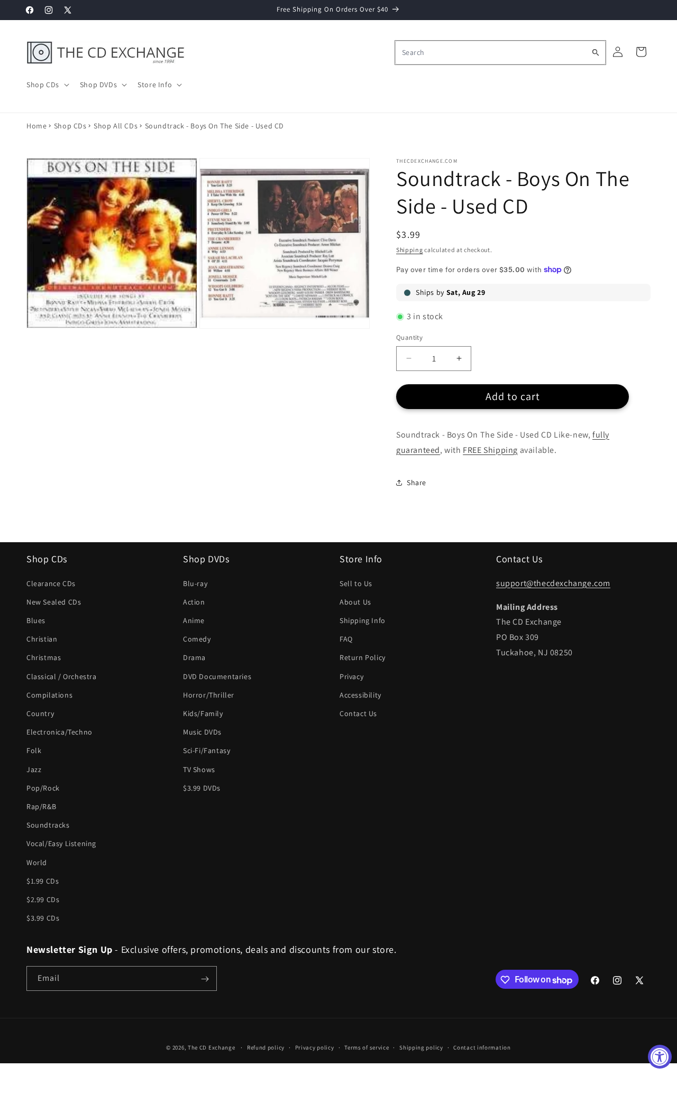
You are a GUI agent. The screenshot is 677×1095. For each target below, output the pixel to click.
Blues (35, 620)
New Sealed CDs (53, 602)
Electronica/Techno (59, 732)
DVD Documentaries (217, 676)
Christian (41, 639)
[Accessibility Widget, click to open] (660, 1057)
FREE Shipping (490, 450)
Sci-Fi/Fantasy (206, 750)
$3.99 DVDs (202, 788)
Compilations (49, 695)
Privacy (351, 676)
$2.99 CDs (42, 899)
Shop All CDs (116, 126)
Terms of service (366, 1047)
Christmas (43, 657)
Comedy (197, 639)
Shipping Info (363, 620)
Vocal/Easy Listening (61, 843)
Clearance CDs (51, 583)
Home (36, 126)
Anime (194, 620)
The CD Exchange (211, 1047)
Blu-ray (195, 583)
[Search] (595, 52)
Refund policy (266, 1047)
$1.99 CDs (42, 881)
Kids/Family (203, 713)
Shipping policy (421, 1047)
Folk (33, 750)
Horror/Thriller (208, 695)
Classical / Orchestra (61, 676)
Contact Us (358, 713)
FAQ (346, 639)
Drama (194, 657)
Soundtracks (48, 825)
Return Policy (363, 657)
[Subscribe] (204, 979)
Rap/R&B (41, 806)
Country (40, 713)
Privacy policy (314, 1047)
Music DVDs (202, 732)
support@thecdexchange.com (553, 583)
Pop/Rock (43, 788)
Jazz (33, 769)
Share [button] (416, 482)
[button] (47, 84)
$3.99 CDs (42, 918)
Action (194, 602)
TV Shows (199, 769)
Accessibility (360, 695)
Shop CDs (70, 126)
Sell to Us (356, 583)
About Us (355, 602)
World (36, 862)
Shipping (409, 250)
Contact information (481, 1047)
